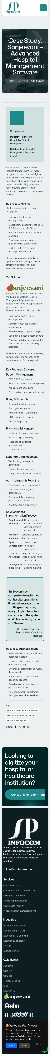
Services (23, 80)
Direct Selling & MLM (14, 930)
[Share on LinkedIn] (24, 726)
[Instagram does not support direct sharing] (28, 726)
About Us (8, 965)
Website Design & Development (19, 910)
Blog (5, 986)
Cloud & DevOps (11, 885)
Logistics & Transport (14, 940)
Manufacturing (11, 951)
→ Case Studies (11, 981)
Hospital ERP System (17, 720)
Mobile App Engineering (15, 900)
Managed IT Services (14, 895)
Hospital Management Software (22, 710)
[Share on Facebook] (15, 726)
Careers (7, 970)
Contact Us (9, 991)
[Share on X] (19, 726)
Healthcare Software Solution (21, 715)
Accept (11, 1045)
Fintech (7, 945)
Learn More (36, 1044)
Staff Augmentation (13, 905)
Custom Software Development (20, 890)
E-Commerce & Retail (14, 925)
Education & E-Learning (15, 935)
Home (12, 80)
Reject (24, 1045)
